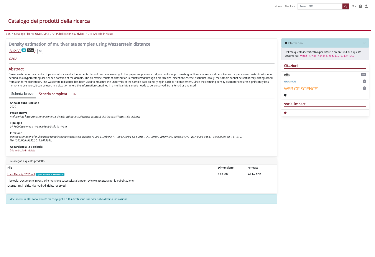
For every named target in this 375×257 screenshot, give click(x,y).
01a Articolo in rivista (100, 34)
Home (278, 6)
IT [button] (353, 6)
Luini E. (15, 50)
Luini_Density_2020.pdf (21, 174)
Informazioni (295, 43)
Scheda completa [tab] (53, 93)
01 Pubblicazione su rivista (68, 34)
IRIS (8, 34)
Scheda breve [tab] (22, 93)
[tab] (74, 94)
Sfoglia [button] (289, 6)
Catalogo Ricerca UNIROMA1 (31, 34)
